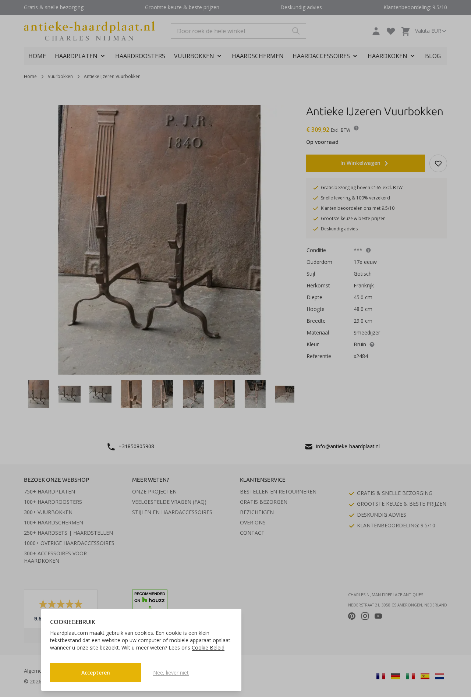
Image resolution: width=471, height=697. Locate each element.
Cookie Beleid (208, 647)
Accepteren (95, 672)
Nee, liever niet (171, 672)
